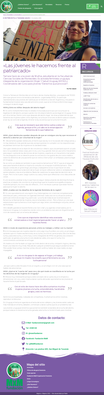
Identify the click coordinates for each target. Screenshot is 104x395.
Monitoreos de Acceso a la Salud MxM (90, 99)
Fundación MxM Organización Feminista (39, 376)
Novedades (49, 4)
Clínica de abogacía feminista (36, 370)
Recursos (59, 4)
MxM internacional (89, 76)
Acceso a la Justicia (89, 108)
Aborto (85, 114)
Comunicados (17, 14)
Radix (66, 393)
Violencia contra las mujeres (89, 104)
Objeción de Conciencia (90, 111)
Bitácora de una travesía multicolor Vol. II (90, 89)
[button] (92, 6)
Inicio (4, 14)
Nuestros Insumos (88, 85)
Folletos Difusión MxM (90, 93)
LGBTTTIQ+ (86, 96)
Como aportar (38, 8)
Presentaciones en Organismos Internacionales (89, 81)
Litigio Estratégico (33, 381)
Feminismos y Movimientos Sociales (90, 122)
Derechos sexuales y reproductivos (89, 118)
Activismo (30, 367)
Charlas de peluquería (24, 8)
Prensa (67, 4)
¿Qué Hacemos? (37, 4)
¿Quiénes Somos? (23, 4)
